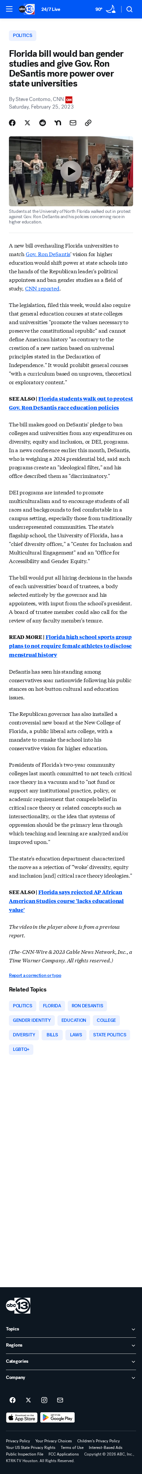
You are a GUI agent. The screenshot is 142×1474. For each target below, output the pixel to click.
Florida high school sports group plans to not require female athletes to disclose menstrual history (70, 645)
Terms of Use (72, 1448)
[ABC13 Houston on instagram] (44, 1400)
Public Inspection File (24, 1454)
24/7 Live (50, 9)
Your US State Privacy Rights (30, 1448)
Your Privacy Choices (53, 1441)
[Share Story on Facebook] (12, 122)
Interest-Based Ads (106, 1448)
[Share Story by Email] (73, 122)
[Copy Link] (88, 122)
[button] (9, 9)
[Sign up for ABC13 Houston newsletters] (60, 1400)
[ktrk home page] (18, 1306)
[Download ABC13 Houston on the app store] (22, 1417)
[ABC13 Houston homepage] (27, 9)
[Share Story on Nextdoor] (57, 122)
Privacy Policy (18, 1441)
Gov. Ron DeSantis (48, 253)
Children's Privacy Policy (98, 1441)
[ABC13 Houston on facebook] (12, 1400)
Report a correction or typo (35, 975)
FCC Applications (64, 1454)
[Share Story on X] (27, 122)
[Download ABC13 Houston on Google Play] (57, 1417)
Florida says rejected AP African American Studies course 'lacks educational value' (66, 901)
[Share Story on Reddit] (42, 122)
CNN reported (42, 288)
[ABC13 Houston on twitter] (28, 1400)
